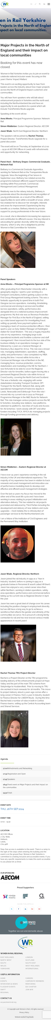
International (32, 969)
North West (6, 960)
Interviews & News (9, 984)
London (29, 957)
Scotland (30, 960)
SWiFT (3, 989)
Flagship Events (7, 987)
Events (3, 981)
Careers (29, 978)
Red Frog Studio (28, 1017)
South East (31, 963)
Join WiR (29, 989)
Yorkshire (5, 969)
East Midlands (7, 957)
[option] (25, 877)
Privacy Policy (24, 1012)
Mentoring (31, 984)
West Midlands (32, 966)
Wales (3, 966)
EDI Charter (31, 987)
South (3, 963)
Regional (4, 992)
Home (2, 978)
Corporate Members (35, 981)
